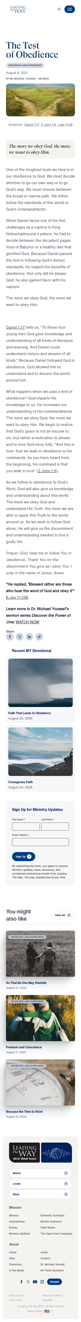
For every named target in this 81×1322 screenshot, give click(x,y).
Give (12, 1258)
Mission (13, 1215)
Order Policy (15, 1300)
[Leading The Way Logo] (18, 9)
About (12, 1252)
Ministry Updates (19, 1233)
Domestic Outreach (52, 1215)
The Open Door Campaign (56, 1233)
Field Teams (47, 1227)
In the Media (16, 1270)
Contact (45, 1258)
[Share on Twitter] (19, 637)
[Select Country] (48, 1311)
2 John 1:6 (47, 471)
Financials (15, 1264)
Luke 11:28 (16, 597)
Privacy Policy (16, 1295)
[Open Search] (59, 9)
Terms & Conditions (52, 1295)
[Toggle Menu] (69, 9)
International (17, 1221)
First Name (18, 819)
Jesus (44, 1252)
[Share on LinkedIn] (29, 637)
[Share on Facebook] (10, 637)
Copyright (47, 1300)
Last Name (47, 819)
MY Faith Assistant (52, 1270)
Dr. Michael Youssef (52, 1264)
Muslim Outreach (51, 1221)
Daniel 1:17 (15, 327)
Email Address (20, 835)
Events (13, 1227)
